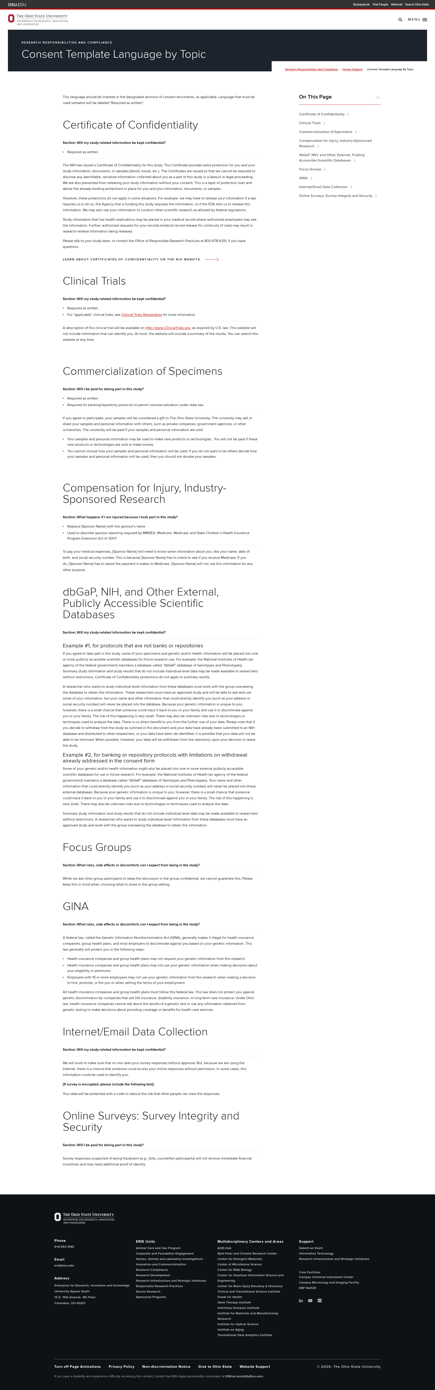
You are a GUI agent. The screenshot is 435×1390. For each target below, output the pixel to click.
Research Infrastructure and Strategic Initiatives (171, 1281)
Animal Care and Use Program (158, 1248)
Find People (380, 4)
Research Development (153, 1275)
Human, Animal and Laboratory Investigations (169, 1259)
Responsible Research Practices (159, 1286)
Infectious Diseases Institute (238, 1308)
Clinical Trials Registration (141, 314)
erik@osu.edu (64, 1265)
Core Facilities (309, 1272)
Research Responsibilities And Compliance (311, 69)
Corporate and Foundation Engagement (165, 1253)
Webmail (396, 4)
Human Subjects (353, 69)
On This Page (315, 97)
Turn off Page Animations (77, 1366)
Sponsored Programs (151, 1297)
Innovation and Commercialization (161, 1264)
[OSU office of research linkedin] (301, 1301)
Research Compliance (152, 1270)
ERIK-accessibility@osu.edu (244, 1376)
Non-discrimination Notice (166, 1366)
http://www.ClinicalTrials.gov (167, 328)
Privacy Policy (122, 1366)
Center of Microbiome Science (240, 1264)
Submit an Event (311, 1248)
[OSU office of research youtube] (310, 1301)
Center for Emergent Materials (240, 1259)
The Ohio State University (17, 5)
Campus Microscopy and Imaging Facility (329, 1282)
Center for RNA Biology (235, 1270)
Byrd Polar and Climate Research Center (247, 1253)
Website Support (255, 1366)
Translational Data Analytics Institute (245, 1335)
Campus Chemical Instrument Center (326, 1277)
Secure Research (148, 1291)
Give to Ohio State (215, 1366)
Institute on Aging (231, 1330)
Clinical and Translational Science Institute (249, 1291)
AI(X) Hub (224, 1248)
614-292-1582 (64, 1247)
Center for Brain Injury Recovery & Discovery (250, 1286)
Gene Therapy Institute (234, 1302)
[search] (400, 19)
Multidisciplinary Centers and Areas (251, 1241)
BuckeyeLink (361, 4)
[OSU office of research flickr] (319, 1301)
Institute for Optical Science (238, 1324)
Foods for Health (230, 1297)
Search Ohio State (417, 4)
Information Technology (316, 1253)
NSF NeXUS (307, 1288)
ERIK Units (145, 1241)
